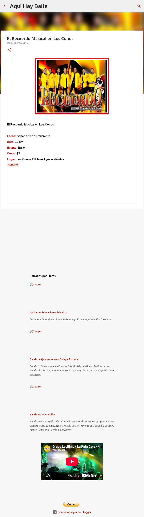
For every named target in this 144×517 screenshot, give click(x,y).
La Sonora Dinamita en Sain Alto (48, 312)
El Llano (13, 165)
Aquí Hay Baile (29, 6)
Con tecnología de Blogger (74, 512)
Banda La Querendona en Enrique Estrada (54, 359)
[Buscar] (52, 6)
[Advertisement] (72, 238)
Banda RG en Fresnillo (42, 414)
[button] (9, 50)
